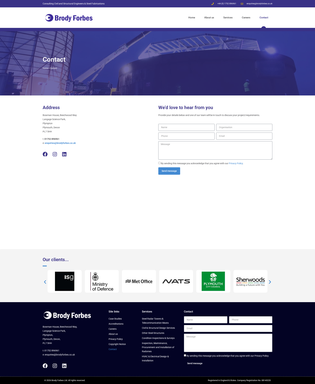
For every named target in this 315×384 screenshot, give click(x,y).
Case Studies (115, 318)
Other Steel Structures (153, 333)
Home (191, 17)
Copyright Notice (117, 344)
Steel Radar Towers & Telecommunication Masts (155, 320)
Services (228, 17)
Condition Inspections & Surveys (158, 338)
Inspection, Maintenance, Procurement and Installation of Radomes (158, 347)
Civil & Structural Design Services (158, 328)
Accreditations (116, 323)
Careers (246, 17)
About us (209, 17)
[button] (45, 282)
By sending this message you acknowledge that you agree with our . (202, 163)
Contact (264, 17)
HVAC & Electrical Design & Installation (155, 358)
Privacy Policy (236, 163)
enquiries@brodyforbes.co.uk (60, 354)
